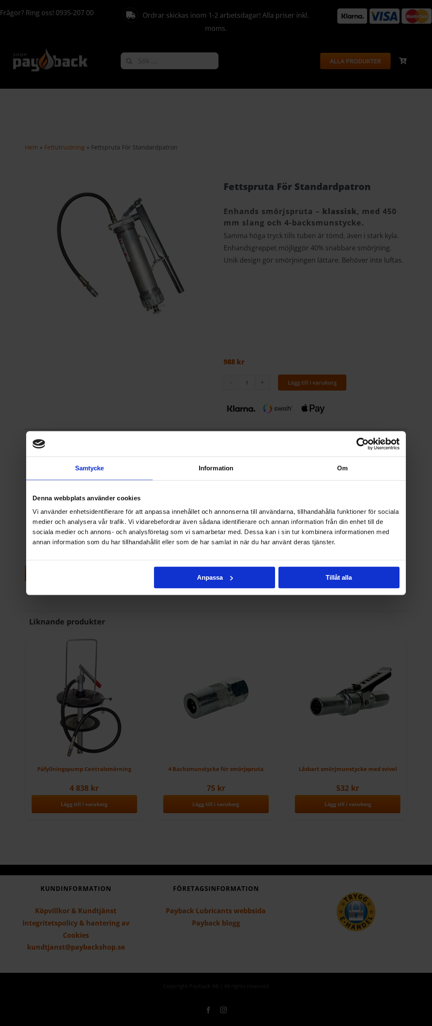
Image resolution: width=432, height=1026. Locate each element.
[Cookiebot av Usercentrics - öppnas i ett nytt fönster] (363, 443)
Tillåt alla (339, 577)
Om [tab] (342, 468)
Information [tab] (216, 468)
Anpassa (210, 577)
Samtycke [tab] (89, 468)
